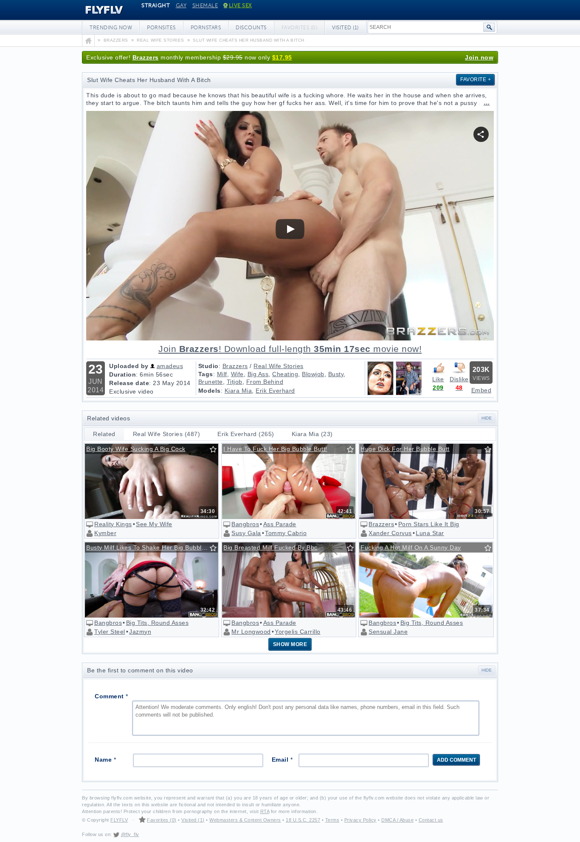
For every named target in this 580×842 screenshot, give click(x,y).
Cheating (285, 374)
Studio (208, 366)
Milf (222, 374)
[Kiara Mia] (380, 393)
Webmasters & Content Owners (245, 819)
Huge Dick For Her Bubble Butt (405, 448)
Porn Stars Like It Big (428, 524)
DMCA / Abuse (397, 819)
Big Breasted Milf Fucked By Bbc (270, 547)
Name (105, 759)
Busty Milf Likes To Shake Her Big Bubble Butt (152, 547)
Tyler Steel (109, 631)
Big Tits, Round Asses (157, 622)
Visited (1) (345, 28)
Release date (129, 383)
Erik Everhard (275, 390)
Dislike (459, 379)
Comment (111, 696)
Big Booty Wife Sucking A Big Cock (136, 448)
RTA (265, 811)
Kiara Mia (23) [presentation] (312, 434)
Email (282, 759)
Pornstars (206, 28)
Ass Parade (279, 524)
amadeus (170, 366)
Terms (332, 819)
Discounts (251, 28)
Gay (181, 6)
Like (438, 379)
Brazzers (145, 57)
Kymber (105, 533)
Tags (205, 374)
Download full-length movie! (290, 349)
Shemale (205, 6)
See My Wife (154, 524)
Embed (481, 390)
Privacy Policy (360, 819)
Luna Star (430, 533)
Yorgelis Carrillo (298, 631)
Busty (336, 374)
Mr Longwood (251, 631)
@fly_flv (130, 834)
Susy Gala (246, 533)
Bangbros (245, 524)
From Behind (265, 381)
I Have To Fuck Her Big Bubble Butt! (275, 448)
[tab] (104, 434)
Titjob (234, 381)
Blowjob (313, 374)
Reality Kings (113, 524)
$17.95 (282, 57)
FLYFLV (98, 10)
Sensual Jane (388, 631)
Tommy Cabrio (286, 533)
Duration (122, 374)
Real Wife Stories (278, 366)
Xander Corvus (390, 533)
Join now (479, 57)
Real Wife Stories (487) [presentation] (166, 434)
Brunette (210, 381)
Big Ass (258, 374)
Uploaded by (129, 366)
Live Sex (240, 6)
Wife (237, 374)
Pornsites (161, 28)
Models (209, 390)
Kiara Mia (238, 390)
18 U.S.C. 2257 (303, 819)
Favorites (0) (162, 819)
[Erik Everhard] (409, 393)
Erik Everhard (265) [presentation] (245, 434)
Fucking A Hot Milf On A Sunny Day (410, 547)
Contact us (431, 819)
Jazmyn (140, 631)
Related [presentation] (104, 434)
